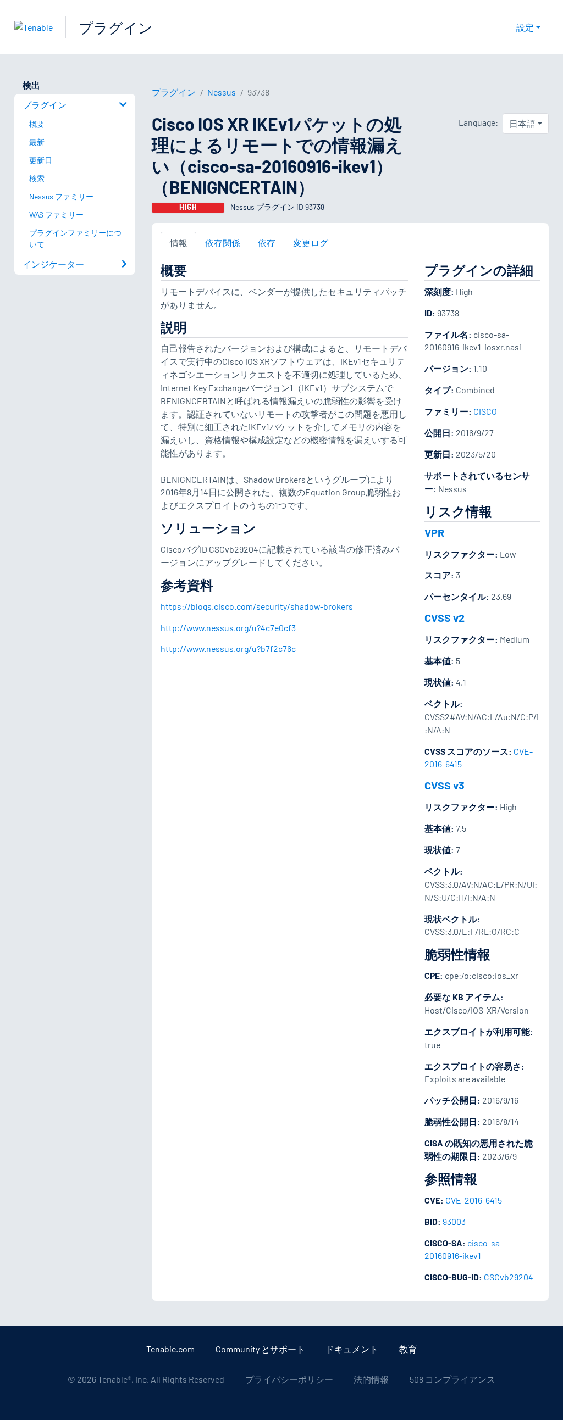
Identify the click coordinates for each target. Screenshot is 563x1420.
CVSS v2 (444, 617)
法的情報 (371, 1379)
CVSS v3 (444, 785)
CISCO (485, 411)
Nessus (221, 92)
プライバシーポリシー (289, 1379)
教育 (408, 1349)
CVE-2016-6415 (473, 1200)
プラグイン (116, 27)
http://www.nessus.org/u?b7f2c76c (228, 648)
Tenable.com (170, 1349)
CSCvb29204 (508, 1277)
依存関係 (222, 242)
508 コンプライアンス (452, 1379)
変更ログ (310, 242)
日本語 (522, 123)
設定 (525, 27)
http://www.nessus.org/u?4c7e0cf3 (228, 627)
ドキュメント (351, 1349)
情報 (178, 242)
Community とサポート (260, 1349)
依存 (266, 242)
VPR (434, 532)
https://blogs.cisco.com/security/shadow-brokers (257, 606)
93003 (454, 1221)
